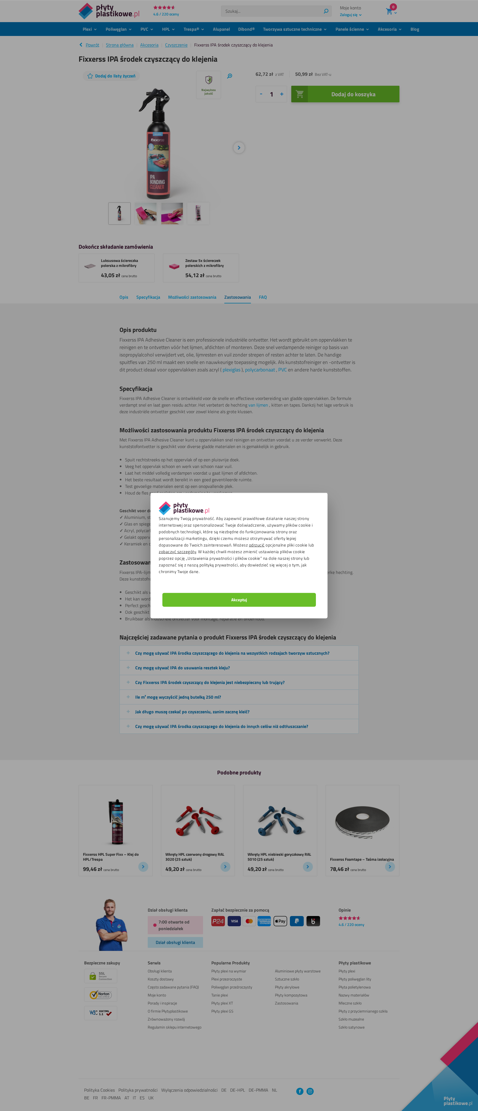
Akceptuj (239, 599)
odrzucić (257, 545)
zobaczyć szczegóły (177, 551)
